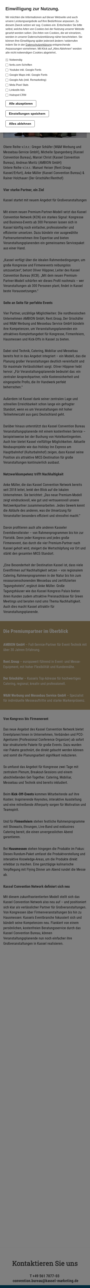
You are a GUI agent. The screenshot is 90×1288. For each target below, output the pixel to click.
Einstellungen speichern (27, 113)
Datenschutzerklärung (39, 44)
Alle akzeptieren (21, 103)
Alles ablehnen (20, 123)
